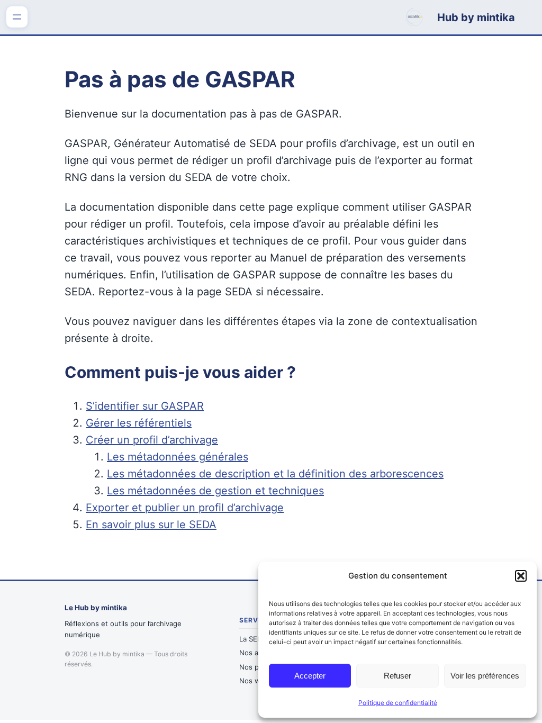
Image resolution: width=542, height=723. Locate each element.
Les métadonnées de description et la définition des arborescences (275, 473)
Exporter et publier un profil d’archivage (185, 507)
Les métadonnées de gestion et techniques (215, 490)
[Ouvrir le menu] (17, 17)
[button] (521, 576)
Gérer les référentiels (139, 423)
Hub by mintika (476, 17)
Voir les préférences (484, 675)
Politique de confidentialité (397, 703)
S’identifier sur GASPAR (145, 406)
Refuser (397, 675)
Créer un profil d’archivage (152, 439)
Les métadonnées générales (177, 456)
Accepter (310, 675)
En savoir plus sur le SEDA (151, 524)
